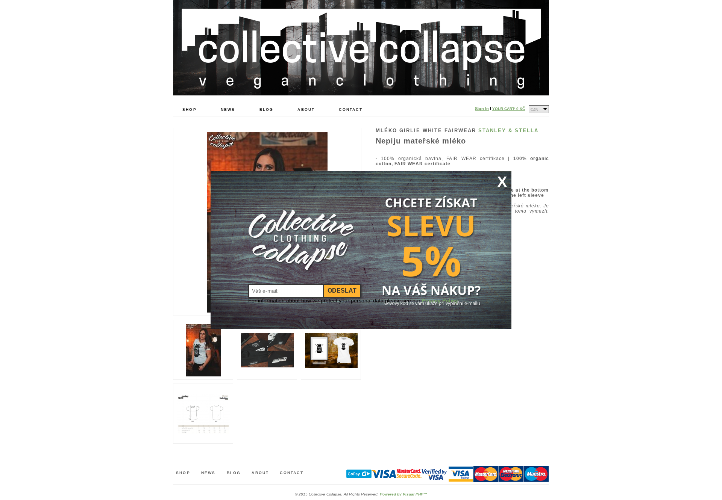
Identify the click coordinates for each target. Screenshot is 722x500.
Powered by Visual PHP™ (403, 494)
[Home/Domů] (361, 94)
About (306, 109)
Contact (350, 109)
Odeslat (342, 290)
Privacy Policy (440, 301)
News (228, 109)
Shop (189, 109)
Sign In (482, 108)
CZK (534, 109)
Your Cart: (508, 109)
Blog (266, 109)
